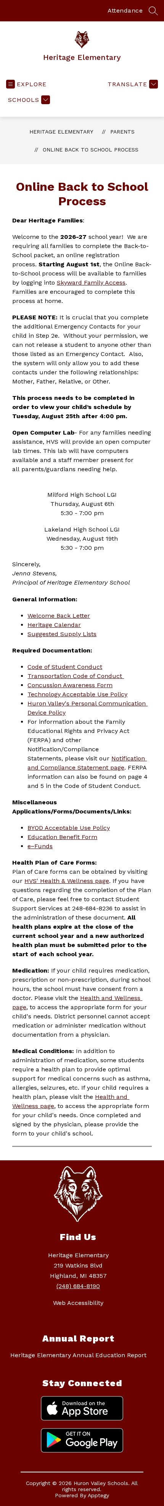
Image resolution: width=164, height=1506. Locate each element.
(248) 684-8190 (78, 1286)
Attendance (125, 10)
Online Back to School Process (90, 150)
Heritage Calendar (54, 624)
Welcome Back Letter (58, 615)
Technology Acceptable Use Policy (77, 694)
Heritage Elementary (61, 132)
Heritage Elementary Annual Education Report (78, 1355)
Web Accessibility (78, 1302)
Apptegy (98, 1495)
